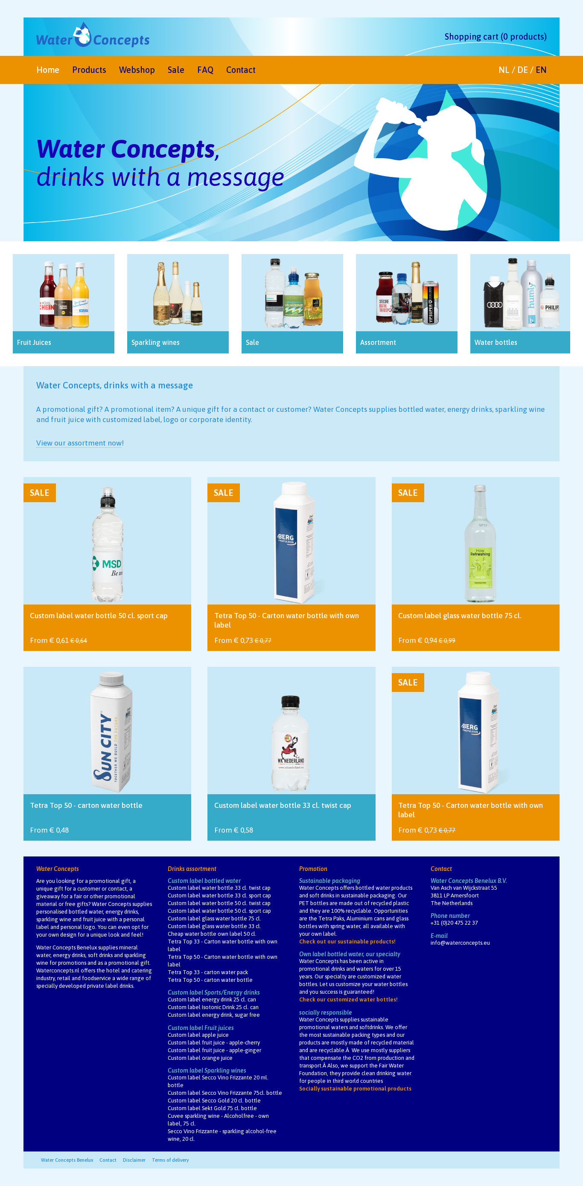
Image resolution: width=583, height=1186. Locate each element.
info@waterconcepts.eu (460, 943)
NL (504, 70)
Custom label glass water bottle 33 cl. (214, 926)
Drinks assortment (192, 868)
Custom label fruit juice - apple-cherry (214, 1042)
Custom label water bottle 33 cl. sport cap (219, 895)
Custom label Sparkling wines (207, 1070)
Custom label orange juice (200, 1058)
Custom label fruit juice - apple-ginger (214, 1050)
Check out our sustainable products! (347, 941)
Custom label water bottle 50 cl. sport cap (219, 911)
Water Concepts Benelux (67, 1160)
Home (47, 70)
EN (541, 70)
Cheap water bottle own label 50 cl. (212, 934)
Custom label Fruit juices (201, 1027)
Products (89, 70)
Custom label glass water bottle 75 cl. (214, 918)
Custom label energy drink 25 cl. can (212, 999)
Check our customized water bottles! (348, 999)
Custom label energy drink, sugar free (214, 1015)
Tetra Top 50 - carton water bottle (210, 980)
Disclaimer (134, 1160)
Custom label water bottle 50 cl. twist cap (219, 903)
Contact (241, 70)
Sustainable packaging (329, 880)
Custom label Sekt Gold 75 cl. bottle (212, 1108)
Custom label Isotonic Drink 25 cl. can (213, 1007)
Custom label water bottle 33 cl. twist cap (219, 888)
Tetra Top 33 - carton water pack (208, 972)
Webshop (137, 70)
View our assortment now (79, 443)
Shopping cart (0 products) (496, 36)
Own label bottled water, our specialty (349, 954)
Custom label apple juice (198, 1035)
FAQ (205, 70)
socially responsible (325, 1012)
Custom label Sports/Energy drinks (214, 992)
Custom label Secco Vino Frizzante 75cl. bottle (225, 1093)
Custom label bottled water (204, 880)
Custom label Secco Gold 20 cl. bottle (214, 1100)
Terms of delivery (170, 1160)
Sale (176, 70)
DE (522, 70)
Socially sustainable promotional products (355, 1088)
